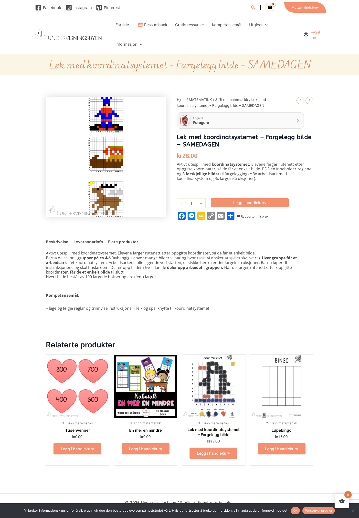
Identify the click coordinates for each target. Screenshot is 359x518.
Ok (295, 510)
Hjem (181, 100)
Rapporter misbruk (254, 216)
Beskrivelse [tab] (57, 241)
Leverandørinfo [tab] (88, 241)
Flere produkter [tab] (123, 241)
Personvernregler (318, 510)
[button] (253, 8)
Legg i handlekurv (249, 202)
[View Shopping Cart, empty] (269, 7)
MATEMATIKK (200, 100)
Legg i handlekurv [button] (77, 448)
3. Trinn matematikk (231, 100)
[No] (352, 510)
